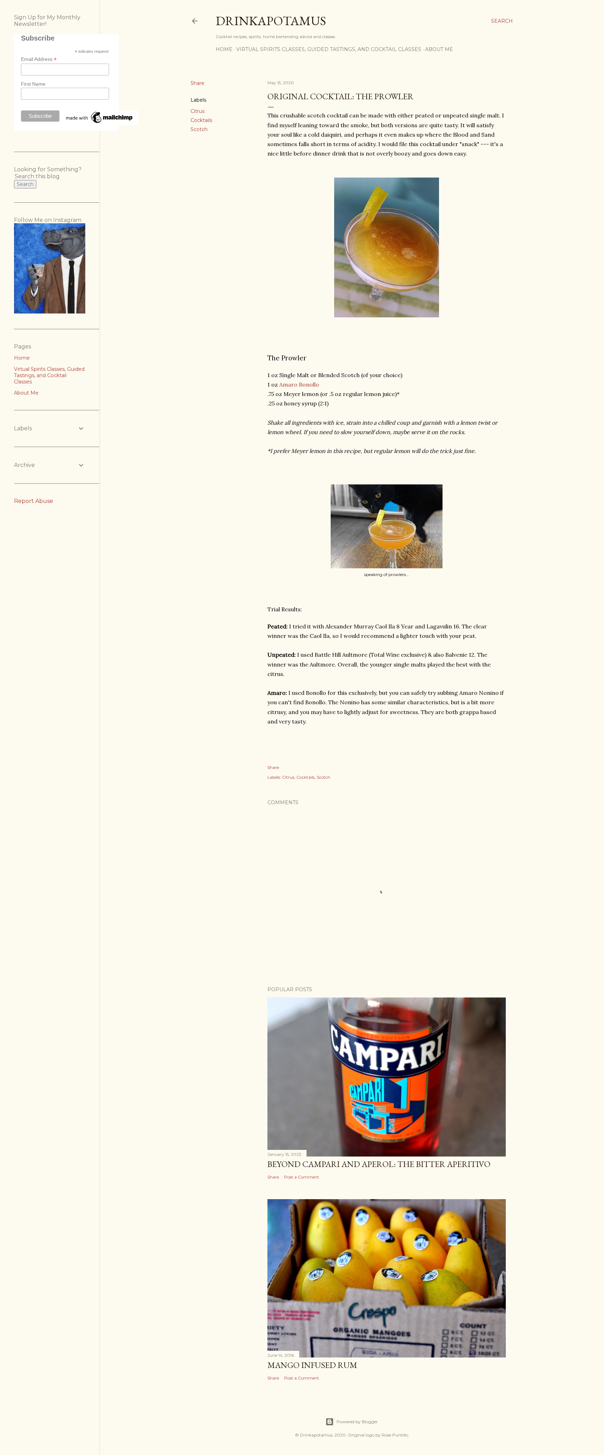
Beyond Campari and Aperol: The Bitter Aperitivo (378, 1164)
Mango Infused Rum (312, 1365)
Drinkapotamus (271, 21)
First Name (33, 84)
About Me (439, 49)
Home (224, 49)
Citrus (197, 111)
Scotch (199, 129)
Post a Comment (301, 1177)
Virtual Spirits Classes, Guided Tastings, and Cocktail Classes (328, 49)
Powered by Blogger (357, 1421)
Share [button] (197, 83)
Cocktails (201, 120)
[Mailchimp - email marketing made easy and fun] (99, 123)
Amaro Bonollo (299, 384)
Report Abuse (33, 501)
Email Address (39, 59)
